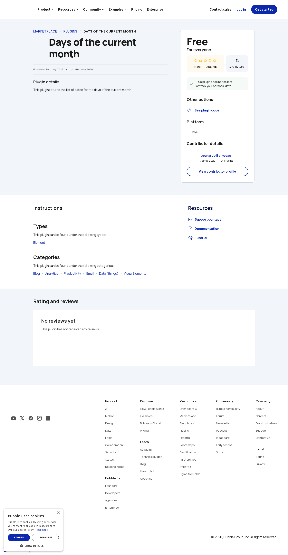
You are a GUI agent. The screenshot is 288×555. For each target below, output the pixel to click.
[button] (33, 545)
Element (39, 242)
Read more (41, 529)
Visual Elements (135, 273)
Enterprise (155, 9)
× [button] (58, 513)
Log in (241, 9)
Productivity (72, 273)
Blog (36, 273)
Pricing (136, 9)
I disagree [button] (45, 537)
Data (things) (108, 273)
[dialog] (33, 530)
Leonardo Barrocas (215, 155)
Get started (264, 9)
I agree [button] (19, 537)
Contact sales (220, 9)
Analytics (51, 273)
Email (90, 273)
